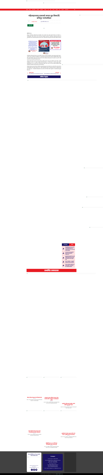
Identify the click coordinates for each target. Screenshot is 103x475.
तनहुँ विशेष (41, 9)
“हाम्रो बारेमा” (66, 9)
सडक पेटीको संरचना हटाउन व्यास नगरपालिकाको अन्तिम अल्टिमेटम (34, 431)
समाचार (30, 9)
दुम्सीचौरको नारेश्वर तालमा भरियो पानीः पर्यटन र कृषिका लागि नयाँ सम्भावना (68, 434)
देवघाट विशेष (33, 9)
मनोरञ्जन (45, 9)
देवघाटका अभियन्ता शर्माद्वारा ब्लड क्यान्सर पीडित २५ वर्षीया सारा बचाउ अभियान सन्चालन (69, 265)
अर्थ (48, 9)
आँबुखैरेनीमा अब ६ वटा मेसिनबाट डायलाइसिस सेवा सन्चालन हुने (51, 443)
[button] (74, 9)
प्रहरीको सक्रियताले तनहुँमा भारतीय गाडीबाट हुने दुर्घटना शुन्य (68, 404)
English (63, 9)
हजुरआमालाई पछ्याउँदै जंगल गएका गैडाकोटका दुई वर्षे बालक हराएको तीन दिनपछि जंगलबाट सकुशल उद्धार (70, 258)
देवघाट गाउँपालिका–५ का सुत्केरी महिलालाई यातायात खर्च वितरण (69, 262)
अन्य (59, 9)
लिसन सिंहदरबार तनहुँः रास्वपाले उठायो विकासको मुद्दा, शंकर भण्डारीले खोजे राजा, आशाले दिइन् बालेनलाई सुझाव (70, 249)
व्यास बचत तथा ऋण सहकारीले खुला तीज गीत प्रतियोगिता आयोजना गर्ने (69, 253)
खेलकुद (57, 9)
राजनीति (38, 9)
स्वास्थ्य (53, 9)
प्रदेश (50, 9)
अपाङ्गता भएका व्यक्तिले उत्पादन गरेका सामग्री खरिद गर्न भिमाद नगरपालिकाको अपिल (51, 399)
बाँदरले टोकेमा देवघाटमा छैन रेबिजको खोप (34, 397)
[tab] (65, 244)
